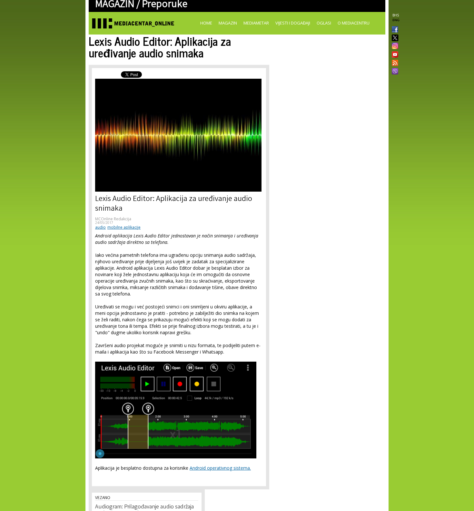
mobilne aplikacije (124, 227)
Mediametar (256, 23)
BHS (395, 15)
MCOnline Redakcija (113, 219)
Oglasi (324, 23)
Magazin (228, 23)
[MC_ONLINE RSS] (393, 63)
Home (206, 23)
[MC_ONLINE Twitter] (393, 38)
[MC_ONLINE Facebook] (393, 30)
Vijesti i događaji (292, 23)
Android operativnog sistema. (220, 468)
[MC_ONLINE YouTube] (393, 54)
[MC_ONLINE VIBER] (393, 72)
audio (100, 227)
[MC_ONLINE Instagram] (393, 46)
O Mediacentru (354, 23)
